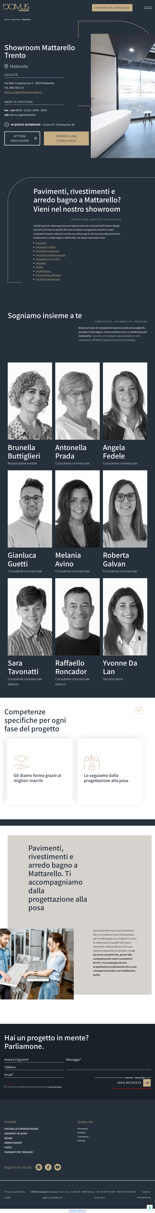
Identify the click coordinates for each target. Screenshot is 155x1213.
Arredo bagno (43, 271)
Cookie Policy (19, 1191)
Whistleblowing (144, 1197)
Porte (8, 1147)
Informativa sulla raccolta (77, 1211)
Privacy (7, 1191)
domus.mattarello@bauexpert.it (23, 92)
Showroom (83, 1128)
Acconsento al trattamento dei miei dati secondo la (35, 1086)
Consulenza (83, 1136)
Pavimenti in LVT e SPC (48, 259)
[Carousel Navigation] (77, 710)
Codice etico (99, 1197)
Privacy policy (129, 1077)
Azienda (81, 1140)
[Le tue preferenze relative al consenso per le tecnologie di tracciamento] (150, 1208)
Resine (39, 267)
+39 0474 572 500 (107, 1191)
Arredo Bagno (13, 1142)
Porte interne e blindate (48, 275)
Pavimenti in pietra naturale (51, 255)
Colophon (146, 1191)
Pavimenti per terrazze (48, 279)
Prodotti (81, 1132)
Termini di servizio (140, 1077)
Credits (7, 1197)
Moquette (41, 263)
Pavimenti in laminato (47, 251)
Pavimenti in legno (46, 247)
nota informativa (55, 1086)
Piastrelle (41, 243)
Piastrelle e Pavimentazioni (21, 1128)
